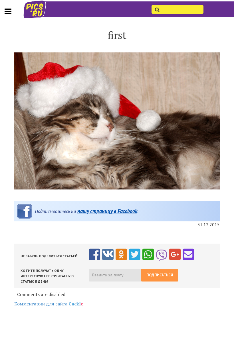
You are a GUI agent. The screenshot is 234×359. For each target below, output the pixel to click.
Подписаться (159, 275)
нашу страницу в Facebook (107, 211)
